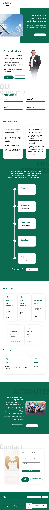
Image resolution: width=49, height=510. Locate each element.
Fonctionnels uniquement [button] (36, 506)
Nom (23, 452)
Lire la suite (18, 506)
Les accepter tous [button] (29, 506)
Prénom (33, 452)
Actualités (37, 4)
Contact (44, 4)
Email (23, 457)
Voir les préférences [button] (43, 506)
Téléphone (34, 457)
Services (30, 4)
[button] (2, 25)
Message (24, 461)
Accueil (15, 4)
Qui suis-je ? (23, 4)
